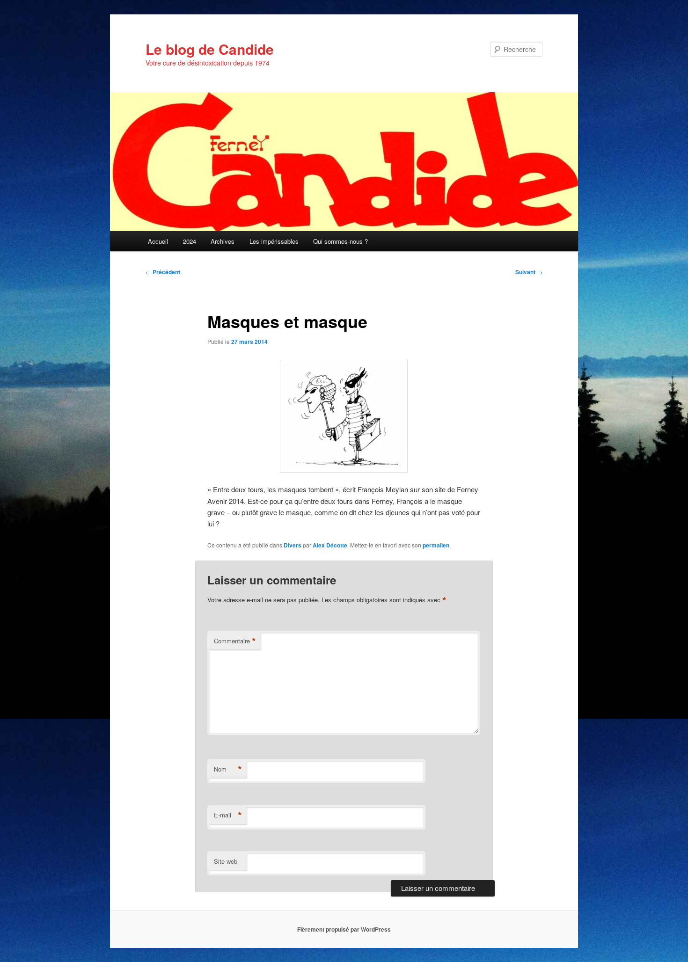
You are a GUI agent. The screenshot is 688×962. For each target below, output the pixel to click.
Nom (228, 769)
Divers (292, 545)
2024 (189, 241)
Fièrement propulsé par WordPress (344, 929)
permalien (436, 545)
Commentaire (235, 641)
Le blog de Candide (210, 49)
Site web (225, 861)
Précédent (163, 272)
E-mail (228, 815)
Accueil (158, 241)
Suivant (528, 272)
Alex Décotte (330, 545)
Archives (222, 241)
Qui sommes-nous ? (340, 241)
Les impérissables (274, 241)
